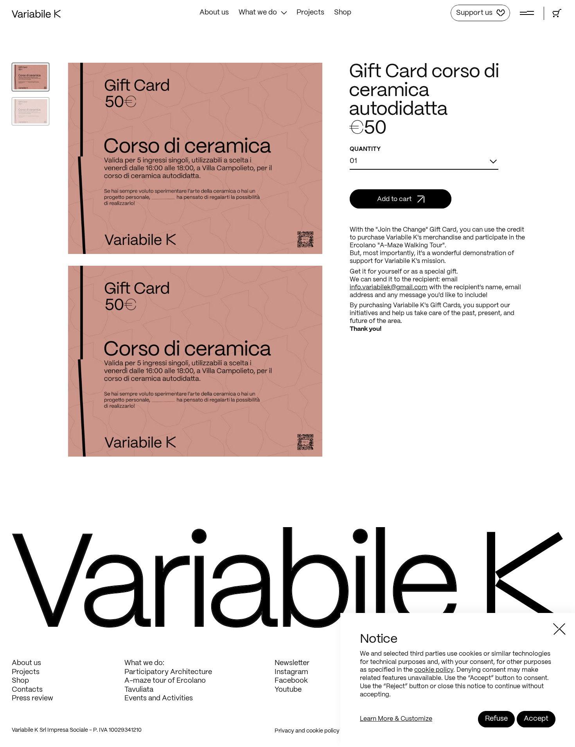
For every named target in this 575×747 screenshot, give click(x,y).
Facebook (291, 681)
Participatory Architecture (168, 672)
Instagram (291, 672)
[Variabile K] (36, 15)
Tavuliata (138, 690)
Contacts (27, 690)
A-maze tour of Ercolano (165, 681)
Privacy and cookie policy (307, 731)
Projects (310, 12)
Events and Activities (158, 698)
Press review (32, 698)
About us (214, 12)
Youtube (288, 690)
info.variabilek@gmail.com (389, 287)
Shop (342, 12)
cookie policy (433, 670)
